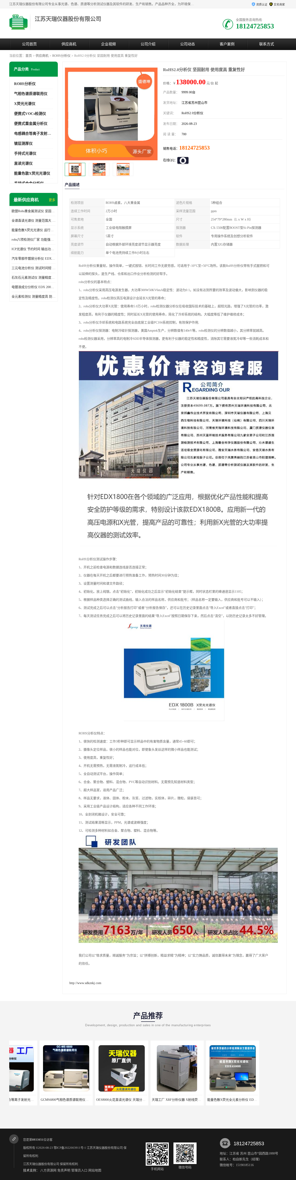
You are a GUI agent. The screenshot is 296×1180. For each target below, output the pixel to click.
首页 (28, 55)
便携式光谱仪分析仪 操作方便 (257, 1099)
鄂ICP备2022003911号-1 (70, 1147)
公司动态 (187, 44)
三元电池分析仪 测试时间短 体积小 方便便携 (34, 268)
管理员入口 (79, 1170)
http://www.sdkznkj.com (85, 983)
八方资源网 (48, 1170)
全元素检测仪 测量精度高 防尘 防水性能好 (34, 296)
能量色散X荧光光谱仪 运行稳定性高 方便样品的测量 (34, 230)
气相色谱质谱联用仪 (30, 94)
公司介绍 (148, 44)
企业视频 (108, 44)
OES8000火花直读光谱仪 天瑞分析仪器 (94, 1099)
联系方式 (266, 44)
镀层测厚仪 (23, 143)
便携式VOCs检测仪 (30, 114)
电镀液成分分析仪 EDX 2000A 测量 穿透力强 (34, 287)
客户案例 (227, 44)
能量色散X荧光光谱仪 (32, 173)
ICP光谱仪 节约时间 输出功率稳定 (34, 249)
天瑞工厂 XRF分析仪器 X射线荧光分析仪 (150, 1099)
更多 (52, 200)
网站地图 (94, 1170)
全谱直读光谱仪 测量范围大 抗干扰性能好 (34, 220)
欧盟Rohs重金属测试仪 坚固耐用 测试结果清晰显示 (34, 211)
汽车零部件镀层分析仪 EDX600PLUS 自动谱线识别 (34, 258)
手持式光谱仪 (25, 153)
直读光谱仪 (23, 163)
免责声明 (63, 1170)
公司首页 (29, 44)
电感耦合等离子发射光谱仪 (36, 133)
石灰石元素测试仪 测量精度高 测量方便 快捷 (34, 277)
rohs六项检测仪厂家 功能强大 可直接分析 (34, 239)
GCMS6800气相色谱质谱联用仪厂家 (36, 1099)
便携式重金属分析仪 (30, 124)
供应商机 (69, 44)
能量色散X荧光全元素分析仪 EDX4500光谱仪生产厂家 (216, 1099)
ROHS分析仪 (61, 55)
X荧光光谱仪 (24, 104)
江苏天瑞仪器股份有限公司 (105, 1147)
